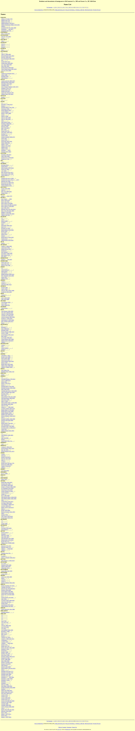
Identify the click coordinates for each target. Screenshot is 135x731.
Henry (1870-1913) (5, 200)
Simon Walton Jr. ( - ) (7, 175)
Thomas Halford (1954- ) (7, 185)
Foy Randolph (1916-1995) (7, 488)
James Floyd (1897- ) (6, 360)
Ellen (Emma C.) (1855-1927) (8, 560)
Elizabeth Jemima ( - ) (7, 612)
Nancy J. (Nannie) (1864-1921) (8, 557)
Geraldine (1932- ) (6, 85)
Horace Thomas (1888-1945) (7, 331)
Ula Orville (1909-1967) (6, 337)
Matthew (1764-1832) (6, 212)
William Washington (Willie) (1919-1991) (10, 24)
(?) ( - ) (4, 52)
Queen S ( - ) (5, 581)
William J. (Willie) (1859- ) (8, 367)
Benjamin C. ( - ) (6, 327)
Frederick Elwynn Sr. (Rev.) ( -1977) (10, 179)
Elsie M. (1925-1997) (6, 458)
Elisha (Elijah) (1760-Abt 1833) (8, 668)
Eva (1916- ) (4, 563)
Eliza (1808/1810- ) (6, 329)
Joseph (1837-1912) (5, 61)
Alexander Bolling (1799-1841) (8, 379)
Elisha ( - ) (5, 669)
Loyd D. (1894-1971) (6, 506)
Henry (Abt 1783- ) (6, 202)
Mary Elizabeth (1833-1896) (7, 275)
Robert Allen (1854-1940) (7, 364)
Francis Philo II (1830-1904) (7, 593)
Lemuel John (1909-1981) (7, 63)
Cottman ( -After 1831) (7, 643)
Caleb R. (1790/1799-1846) (7, 314)
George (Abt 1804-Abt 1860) (7, 700)
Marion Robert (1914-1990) (7, 230)
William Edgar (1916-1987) (7, 240)
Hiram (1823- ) (5, 715)
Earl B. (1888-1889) (5, 659)
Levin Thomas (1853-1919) (7, 334)
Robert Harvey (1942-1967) (7, 237)
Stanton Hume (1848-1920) (7, 67)
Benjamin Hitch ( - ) (7, 165)
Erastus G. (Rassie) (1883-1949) (8, 486)
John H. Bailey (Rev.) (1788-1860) (9, 402)
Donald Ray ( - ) (6, 650)
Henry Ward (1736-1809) (7, 203)
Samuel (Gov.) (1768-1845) (7, 157)
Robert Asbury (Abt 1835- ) (8, 423)
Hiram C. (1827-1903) (6, 717)
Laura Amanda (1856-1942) (7, 361)
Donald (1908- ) (5, 287)
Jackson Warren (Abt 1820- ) (8, 597)
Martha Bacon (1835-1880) (7, 411)
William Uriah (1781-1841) (7, 94)
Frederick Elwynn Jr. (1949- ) (8, 178)
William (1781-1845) (6, 145)
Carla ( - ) (4, 162)
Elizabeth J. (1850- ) (6, 680)
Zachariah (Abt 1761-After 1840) (8, 27)
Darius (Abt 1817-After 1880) (8, 647)
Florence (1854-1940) (6, 590)
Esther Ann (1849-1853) (6, 690)
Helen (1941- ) (5, 479)
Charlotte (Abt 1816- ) (7, 587)
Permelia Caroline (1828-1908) (8, 419)
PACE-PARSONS (39, 10)
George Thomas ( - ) (7, 492)
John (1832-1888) (5, 299)
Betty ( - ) (4, 50)
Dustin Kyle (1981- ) (6, 658)
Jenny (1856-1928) (5, 298)
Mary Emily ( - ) (6, 336)
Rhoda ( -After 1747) (6, 196)
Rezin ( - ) (5, 323)
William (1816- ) (5, 278)
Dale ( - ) (4, 346)
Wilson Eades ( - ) (6, 308)
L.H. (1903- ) (5, 171)
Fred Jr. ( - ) (5, 45)
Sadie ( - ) (4, 513)
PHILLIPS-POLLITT (60, 10)
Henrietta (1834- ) (6, 393)
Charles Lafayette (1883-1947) (8, 81)
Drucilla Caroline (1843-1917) (8, 656)
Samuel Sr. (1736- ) (6, 159)
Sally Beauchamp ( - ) (7, 424)
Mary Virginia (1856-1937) (7, 321)
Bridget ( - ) (5, 636)
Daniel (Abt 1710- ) (6, 646)
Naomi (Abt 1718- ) (6, 131)
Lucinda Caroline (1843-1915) (8, 408)
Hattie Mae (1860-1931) (6, 225)
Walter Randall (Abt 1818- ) (8, 606)
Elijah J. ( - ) (5, 385)
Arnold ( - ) (5, 454)
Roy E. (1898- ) (5, 473)
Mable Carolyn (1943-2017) (7, 507)
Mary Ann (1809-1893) (6, 191)
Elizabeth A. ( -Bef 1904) (7, 677)
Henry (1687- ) (5, 712)
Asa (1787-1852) (5, 627)
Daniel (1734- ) (5, 644)
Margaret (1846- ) (6, 126)
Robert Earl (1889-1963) (6, 464)
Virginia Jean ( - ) (6, 238)
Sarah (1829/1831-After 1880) (8, 609)
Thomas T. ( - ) (6, 295)
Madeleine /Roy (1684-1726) (7, 371)
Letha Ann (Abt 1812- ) (7, 602)
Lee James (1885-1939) (6, 503)
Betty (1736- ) (5, 633)
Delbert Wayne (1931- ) (7, 249)
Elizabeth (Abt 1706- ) (7, 675)
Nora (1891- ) (5, 233)
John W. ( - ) (5, 190)
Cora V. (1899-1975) (6, 380)
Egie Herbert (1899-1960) (7, 485)
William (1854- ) (5, 148)
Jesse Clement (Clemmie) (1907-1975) (9, 86)
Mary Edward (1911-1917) (7, 172)
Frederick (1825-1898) (6, 565)
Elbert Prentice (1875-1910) (7, 168)
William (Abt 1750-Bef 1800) (7, 543)
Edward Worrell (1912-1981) (7, 55)
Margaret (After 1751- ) (7, 547)
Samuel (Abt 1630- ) (6, 91)
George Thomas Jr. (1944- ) (8, 491)
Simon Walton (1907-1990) (7, 174)
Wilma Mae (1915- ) (6, 568)
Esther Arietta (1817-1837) (7, 692)
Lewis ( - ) (5, 38)
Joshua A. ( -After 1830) (7, 407)
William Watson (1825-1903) (7, 430)
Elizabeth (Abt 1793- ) (7, 553)
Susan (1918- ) (5, 140)
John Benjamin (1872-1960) (7, 538)
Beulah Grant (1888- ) (7, 357)
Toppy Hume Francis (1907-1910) (9, 69)
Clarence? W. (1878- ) (7, 637)
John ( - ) (4, 120)
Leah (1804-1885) (5, 125)
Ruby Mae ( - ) (6, 256)
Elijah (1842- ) (5, 382)
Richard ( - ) (5, 47)
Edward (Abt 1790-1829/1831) (8, 588)
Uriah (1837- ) (5, 429)
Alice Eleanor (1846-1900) (7, 311)
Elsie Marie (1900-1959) (6, 686)
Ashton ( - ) (5, 345)
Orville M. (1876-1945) (6, 292)
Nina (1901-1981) (5, 66)
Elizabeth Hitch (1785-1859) (7, 386)
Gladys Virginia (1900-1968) (7, 706)
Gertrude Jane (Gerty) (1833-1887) (9, 391)
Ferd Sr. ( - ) (5, 44)
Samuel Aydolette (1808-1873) (8, 137)
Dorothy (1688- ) (5, 652)
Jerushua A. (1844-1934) (6, 318)
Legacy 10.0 (59, 729)
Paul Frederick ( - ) (6, 529)
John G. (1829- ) (5, 401)
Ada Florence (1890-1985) (7, 435)
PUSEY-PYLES (96, 10)
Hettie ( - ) (5, 578)
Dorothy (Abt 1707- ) (6, 653)
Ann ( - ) (4, 444)
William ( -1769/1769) (7, 548)
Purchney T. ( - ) (6, 134)
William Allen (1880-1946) (7, 365)
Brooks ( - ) (5, 97)
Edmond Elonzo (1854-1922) (7, 82)
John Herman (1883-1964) (7, 404)
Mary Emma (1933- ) (6, 255)
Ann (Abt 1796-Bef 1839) (7, 312)
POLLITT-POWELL (70, 10)
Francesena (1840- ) (6, 109)
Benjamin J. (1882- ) (6, 631)
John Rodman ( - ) (6, 78)
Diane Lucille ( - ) (6, 221)
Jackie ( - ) (5, 114)
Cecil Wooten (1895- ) (7, 302)
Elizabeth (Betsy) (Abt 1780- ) (8, 107)
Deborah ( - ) (5, 455)
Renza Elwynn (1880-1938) (7, 182)
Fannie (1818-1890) (5, 188)
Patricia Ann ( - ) (6, 234)
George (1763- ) (5, 696)
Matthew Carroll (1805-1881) (7, 213)
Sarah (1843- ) (5, 138)
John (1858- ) (5, 599)
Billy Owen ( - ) (6, 634)
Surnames (69, 727)
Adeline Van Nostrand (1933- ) (8, 73)
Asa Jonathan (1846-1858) (7, 630)
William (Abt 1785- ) (6, 215)
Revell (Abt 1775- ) (6, 541)
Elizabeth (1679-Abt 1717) (7, 671)
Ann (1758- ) (5, 621)
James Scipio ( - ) (6, 271)
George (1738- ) (5, 695)
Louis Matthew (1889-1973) (7, 504)
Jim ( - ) (4, 60)
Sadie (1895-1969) (5, 156)
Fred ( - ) (4, 224)
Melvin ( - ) (5, 509)
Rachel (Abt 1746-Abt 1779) (7, 463)
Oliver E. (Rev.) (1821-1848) (7, 290)
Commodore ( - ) (6, 640)
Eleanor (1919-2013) (6, 457)
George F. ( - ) (5, 283)
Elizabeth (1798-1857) (6, 154)
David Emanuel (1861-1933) (7, 448)
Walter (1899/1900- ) (6, 143)
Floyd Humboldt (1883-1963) (7, 58)
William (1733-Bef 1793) (6, 19)
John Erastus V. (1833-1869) (7, 320)
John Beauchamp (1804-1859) (8, 398)
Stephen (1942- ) (5, 514)
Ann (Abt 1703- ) (5, 622)
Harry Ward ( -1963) (6, 199)
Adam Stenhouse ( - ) (7, 269)
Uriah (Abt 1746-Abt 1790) (7, 92)
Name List (74, 727)
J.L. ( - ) (4, 596)
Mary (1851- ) (5, 129)
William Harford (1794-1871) (7, 23)
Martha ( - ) (5, 439)
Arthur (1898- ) (5, 75)
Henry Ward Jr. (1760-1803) (7, 206)
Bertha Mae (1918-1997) (6, 482)
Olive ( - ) (4, 41)
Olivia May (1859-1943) (6, 132)
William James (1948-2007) (7, 340)
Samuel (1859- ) (5, 135)
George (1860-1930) (5, 698)
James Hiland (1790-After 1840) (8, 396)
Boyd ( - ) (4, 526)
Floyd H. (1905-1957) (6, 57)
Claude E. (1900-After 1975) (7, 638)
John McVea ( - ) (6, 272)
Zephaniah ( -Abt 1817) (7, 29)
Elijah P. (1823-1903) (6, 667)
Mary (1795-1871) (5, 128)
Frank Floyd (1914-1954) (7, 489)
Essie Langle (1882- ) (6, 358)
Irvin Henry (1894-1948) (6, 253)
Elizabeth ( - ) (5, 534)
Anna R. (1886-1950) (6, 625)
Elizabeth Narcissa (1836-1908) (8, 388)
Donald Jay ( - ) (6, 250)
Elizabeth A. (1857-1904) (7, 678)
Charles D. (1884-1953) (6, 447)
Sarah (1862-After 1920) (6, 571)
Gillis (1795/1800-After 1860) (8, 392)
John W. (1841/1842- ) (7, 119)
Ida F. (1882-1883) (5, 495)
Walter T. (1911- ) (6, 144)
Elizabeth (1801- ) (6, 76)
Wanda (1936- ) (5, 193)
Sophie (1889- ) (5, 523)
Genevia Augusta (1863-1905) (8, 317)
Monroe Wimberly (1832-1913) (8, 416)
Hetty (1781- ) (5, 395)
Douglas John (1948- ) (7, 483)
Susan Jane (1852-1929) (6, 141)
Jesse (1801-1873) (5, 207)
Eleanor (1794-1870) (6, 664)
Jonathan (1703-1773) (6, 88)
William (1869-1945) (6, 566)
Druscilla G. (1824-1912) (7, 104)
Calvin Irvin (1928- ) (6, 247)
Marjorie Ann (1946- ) (7, 181)
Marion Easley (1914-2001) (7, 540)
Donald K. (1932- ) (6, 649)
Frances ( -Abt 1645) (6, 259)
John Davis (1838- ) (6, 399)
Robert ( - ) (5, 243)
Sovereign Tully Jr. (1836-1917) (8, 427)
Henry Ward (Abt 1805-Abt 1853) (9, 205)
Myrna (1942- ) (5, 231)
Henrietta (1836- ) (6, 330)
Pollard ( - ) (5, 236)
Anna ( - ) (4, 219)
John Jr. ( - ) (5, 460)
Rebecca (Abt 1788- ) (6, 265)
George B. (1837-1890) (6, 702)
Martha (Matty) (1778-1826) (7, 410)
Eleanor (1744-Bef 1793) (6, 662)
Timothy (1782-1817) (6, 466)
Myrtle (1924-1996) (5, 510)
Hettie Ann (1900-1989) (6, 576)
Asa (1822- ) (4, 628)
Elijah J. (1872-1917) (6, 383)
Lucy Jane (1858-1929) (6, 64)
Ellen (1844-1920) (5, 389)
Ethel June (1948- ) (6, 535)
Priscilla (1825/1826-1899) (7, 420)
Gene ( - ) (4, 436)
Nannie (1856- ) (5, 603)
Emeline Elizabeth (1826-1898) (8, 687)
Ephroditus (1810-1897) (6, 83)
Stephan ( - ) (5, 349)
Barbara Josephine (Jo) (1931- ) (9, 585)
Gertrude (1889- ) (5, 703)
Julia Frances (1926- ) (6, 122)
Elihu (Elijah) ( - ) (6, 665)
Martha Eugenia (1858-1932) (7, 274)
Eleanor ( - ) (5, 106)
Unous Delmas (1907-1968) (7, 339)
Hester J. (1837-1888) (6, 113)
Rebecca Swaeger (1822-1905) (8, 512)
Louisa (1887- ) (5, 574)
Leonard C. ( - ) (6, 556)
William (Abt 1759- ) (6, 20)
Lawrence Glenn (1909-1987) (8, 600)
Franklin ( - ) (5, 222)
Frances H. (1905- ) (6, 169)
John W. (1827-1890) (6, 117)
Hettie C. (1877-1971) (6, 714)
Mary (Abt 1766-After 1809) (7, 210)
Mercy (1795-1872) (5, 33)
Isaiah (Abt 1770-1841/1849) (7, 594)
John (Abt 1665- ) (6, 438)
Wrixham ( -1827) (6, 150)
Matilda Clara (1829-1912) (7, 414)
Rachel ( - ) (5, 422)
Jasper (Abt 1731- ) (6, 262)
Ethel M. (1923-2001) (6, 36)
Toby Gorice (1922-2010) (7, 516)
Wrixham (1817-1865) (6, 151)
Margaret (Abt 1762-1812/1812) (8, 209)
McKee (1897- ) (5, 362)
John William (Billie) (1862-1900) (8, 498)
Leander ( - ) (5, 461)
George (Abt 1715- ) (6, 699)
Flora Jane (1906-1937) (6, 693)
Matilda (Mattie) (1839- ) (7, 413)
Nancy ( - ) (5, 417)
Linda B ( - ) (5, 579)
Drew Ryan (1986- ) (6, 655)
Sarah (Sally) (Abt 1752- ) (7, 441)
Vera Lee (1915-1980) (6, 70)
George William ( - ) (7, 112)
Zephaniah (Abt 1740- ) (7, 30)
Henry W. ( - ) (5, 227)
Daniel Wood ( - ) (6, 166)
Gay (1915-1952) (5, 470)
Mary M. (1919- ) (5, 450)
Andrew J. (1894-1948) (6, 246)
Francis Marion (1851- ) (7, 110)
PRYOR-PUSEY (89, 10)
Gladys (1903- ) (5, 289)
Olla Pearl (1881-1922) (6, 284)
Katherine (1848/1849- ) (7, 123)
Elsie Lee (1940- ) (6, 684)
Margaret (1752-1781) (6, 545)
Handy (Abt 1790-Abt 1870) (7, 709)
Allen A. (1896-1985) (6, 54)
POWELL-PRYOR (80, 10)
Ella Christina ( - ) (6, 252)
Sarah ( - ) (5, 374)
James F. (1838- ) (5, 116)
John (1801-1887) (5, 537)
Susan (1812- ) (5, 277)
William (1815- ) (5, 147)
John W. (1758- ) (5, 405)
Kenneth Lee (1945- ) (6, 228)
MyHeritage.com (67, 729)
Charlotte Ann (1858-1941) (7, 315)
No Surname (49, 7)
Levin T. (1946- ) (5, 333)
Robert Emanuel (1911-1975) (7, 451)
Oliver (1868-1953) (5, 305)
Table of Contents (62, 727)
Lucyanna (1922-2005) (6, 528)
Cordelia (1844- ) (5, 641)
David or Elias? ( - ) (7, 532)
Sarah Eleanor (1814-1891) (7, 605)
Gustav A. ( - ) (5, 494)
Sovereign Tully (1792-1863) (7, 426)
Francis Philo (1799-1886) (7, 591)
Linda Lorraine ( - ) (7, 348)
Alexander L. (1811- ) (6, 355)
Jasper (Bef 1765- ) (6, 264)
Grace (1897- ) (5, 303)
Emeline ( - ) (5, 689)
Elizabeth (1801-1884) (6, 674)
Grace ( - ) (5, 708)
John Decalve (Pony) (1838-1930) (8, 497)
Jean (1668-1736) (5, 370)
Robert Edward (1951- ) (7, 184)
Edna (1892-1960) (5, 661)
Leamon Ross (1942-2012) (7, 501)
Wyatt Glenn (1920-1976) (7, 517)
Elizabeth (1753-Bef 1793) (7, 672)
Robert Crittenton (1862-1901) (8, 582)
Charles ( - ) (5, 281)
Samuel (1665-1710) (5, 89)
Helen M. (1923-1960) (6, 711)
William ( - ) (5, 26)
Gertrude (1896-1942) (6, 705)
